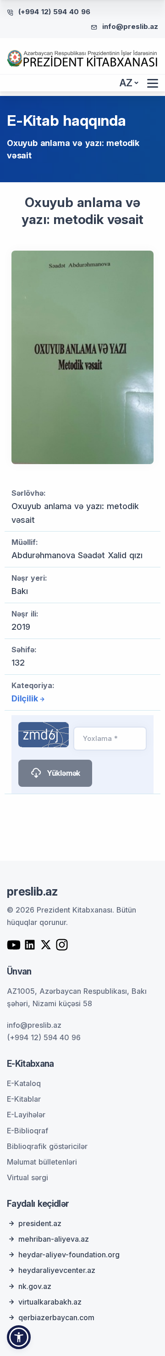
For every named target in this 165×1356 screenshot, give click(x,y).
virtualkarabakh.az (50, 1301)
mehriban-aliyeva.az (53, 1239)
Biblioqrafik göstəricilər (47, 1146)
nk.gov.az (34, 1286)
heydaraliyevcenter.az (56, 1270)
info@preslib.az (130, 26)
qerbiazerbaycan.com (56, 1317)
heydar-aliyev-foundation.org (69, 1254)
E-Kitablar (24, 1099)
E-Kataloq (24, 1083)
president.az (39, 1223)
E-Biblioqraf (27, 1130)
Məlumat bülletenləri (42, 1161)
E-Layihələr (26, 1114)
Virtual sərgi (27, 1177)
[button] (18, 1337)
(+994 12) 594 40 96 (54, 11)
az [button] (126, 83)
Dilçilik (24, 698)
